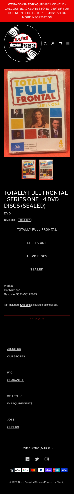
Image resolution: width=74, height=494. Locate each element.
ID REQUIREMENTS (19, 403)
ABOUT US (14, 349)
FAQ (10, 372)
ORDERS (13, 427)
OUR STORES (16, 356)
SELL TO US (14, 396)
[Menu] (68, 43)
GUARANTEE (15, 380)
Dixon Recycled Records (31, 482)
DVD (7, 213)
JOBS (10, 419)
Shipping (25, 304)
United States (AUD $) (36, 447)
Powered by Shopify (54, 482)
